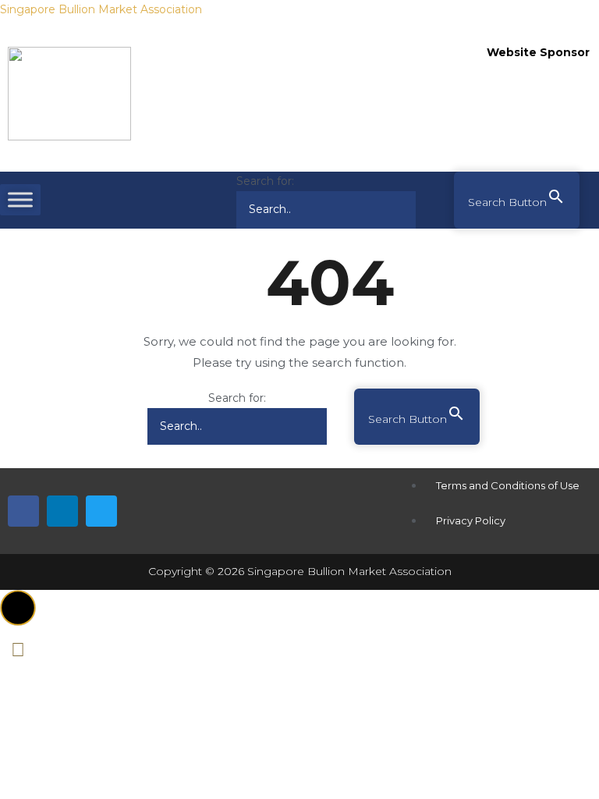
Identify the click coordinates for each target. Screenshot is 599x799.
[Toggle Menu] (20, 200)
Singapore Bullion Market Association (101, 9)
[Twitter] (101, 511)
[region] (539, 117)
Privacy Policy (470, 520)
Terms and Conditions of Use (508, 485)
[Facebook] (23, 511)
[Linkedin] (62, 511)
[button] (18, 608)
